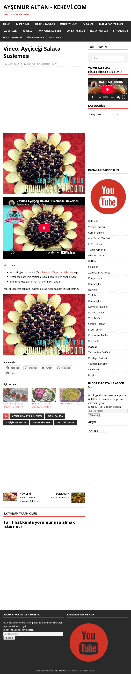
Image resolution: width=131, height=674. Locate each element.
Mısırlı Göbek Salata (70, 403)
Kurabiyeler (23, 24)
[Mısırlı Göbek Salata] (72, 395)
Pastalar (92, 346)
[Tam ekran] (123, 97)
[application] (107, 89)
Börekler (28, 30)
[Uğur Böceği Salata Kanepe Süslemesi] (15, 395)
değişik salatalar (16, 422)
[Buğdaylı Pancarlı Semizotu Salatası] (44, 395)
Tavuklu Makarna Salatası (58, 272)
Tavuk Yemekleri (12, 37)
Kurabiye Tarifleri (97, 358)
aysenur (30, 63)
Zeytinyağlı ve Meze (99, 272)
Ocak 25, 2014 (15, 63)
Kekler (6, 24)
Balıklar (92, 261)
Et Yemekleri (120, 30)
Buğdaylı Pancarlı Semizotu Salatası (41, 405)
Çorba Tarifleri (76, 30)
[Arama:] (108, 58)
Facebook (93, 369)
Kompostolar (95, 278)
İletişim (92, 375)
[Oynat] (92, 97)
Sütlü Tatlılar (68, 24)
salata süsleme (41, 422)
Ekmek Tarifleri (99, 30)
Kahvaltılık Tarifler (98, 306)
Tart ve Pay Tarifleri (111, 24)
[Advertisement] (44, 101)
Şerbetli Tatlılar (45, 24)
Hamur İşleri (10, 30)
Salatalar (55, 37)
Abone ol (94, 415)
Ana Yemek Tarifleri (50, 30)
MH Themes (61, 670)
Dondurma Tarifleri (98, 335)
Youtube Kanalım (97, 363)
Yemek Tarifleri (96, 227)
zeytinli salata (65, 422)
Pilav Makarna (35, 37)
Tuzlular (88, 24)
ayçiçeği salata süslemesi (27, 416)
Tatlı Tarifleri (95, 318)
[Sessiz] (118, 97)
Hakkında (93, 221)
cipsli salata (55, 416)
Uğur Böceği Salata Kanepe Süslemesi (14, 405)
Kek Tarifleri (94, 341)
